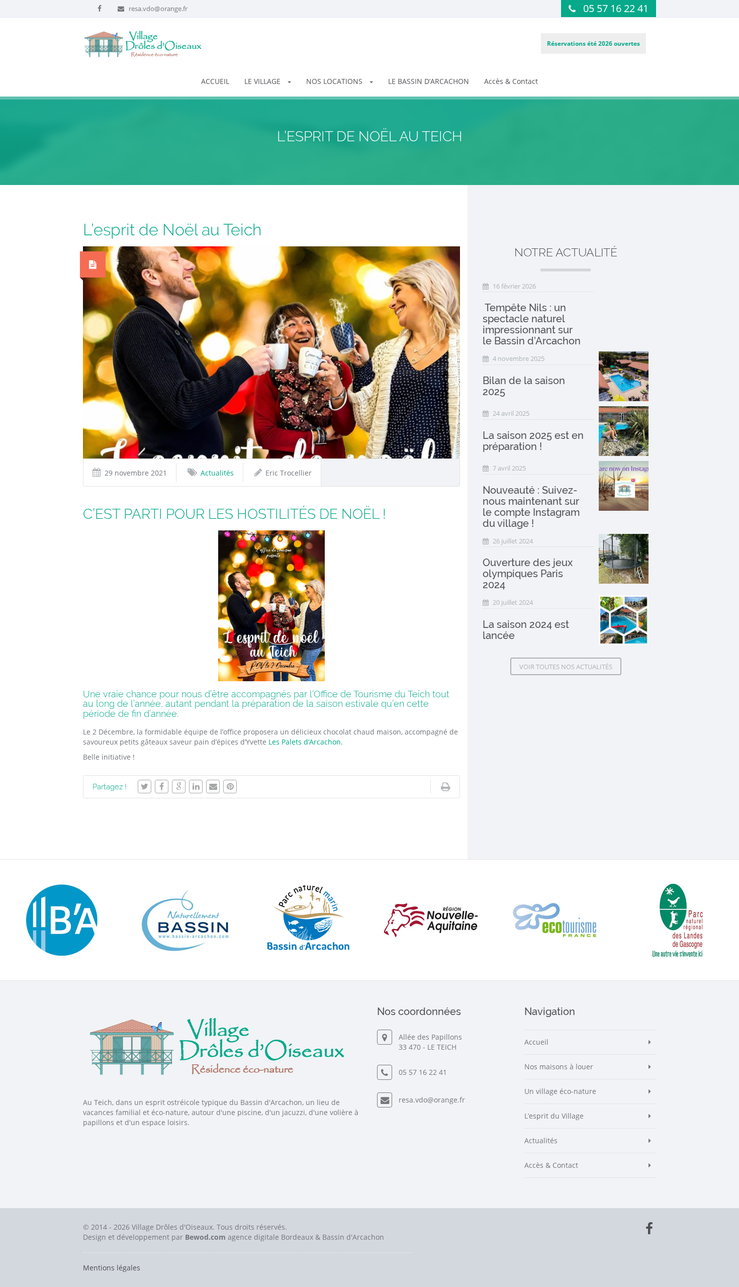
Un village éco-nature (560, 1091)
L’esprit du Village (554, 1116)
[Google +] (179, 786)
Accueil (536, 1042)
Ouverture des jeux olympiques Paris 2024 (528, 574)
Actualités (217, 473)
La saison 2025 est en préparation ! (533, 440)
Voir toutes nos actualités (565, 666)
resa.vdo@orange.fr (158, 8)
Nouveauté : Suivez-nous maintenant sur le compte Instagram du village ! (531, 506)
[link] (305, 742)
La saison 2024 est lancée (526, 629)
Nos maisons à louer (558, 1066)
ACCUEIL (215, 81)
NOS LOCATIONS (335, 81)
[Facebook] (161, 786)
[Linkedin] (196, 786)
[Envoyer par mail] (213, 786)
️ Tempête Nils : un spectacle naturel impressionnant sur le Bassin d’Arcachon (532, 324)
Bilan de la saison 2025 (524, 386)
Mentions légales (111, 1267)
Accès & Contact (511, 81)
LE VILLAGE (263, 81)
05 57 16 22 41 (616, 8)
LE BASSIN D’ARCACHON (428, 81)
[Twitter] (144, 786)
